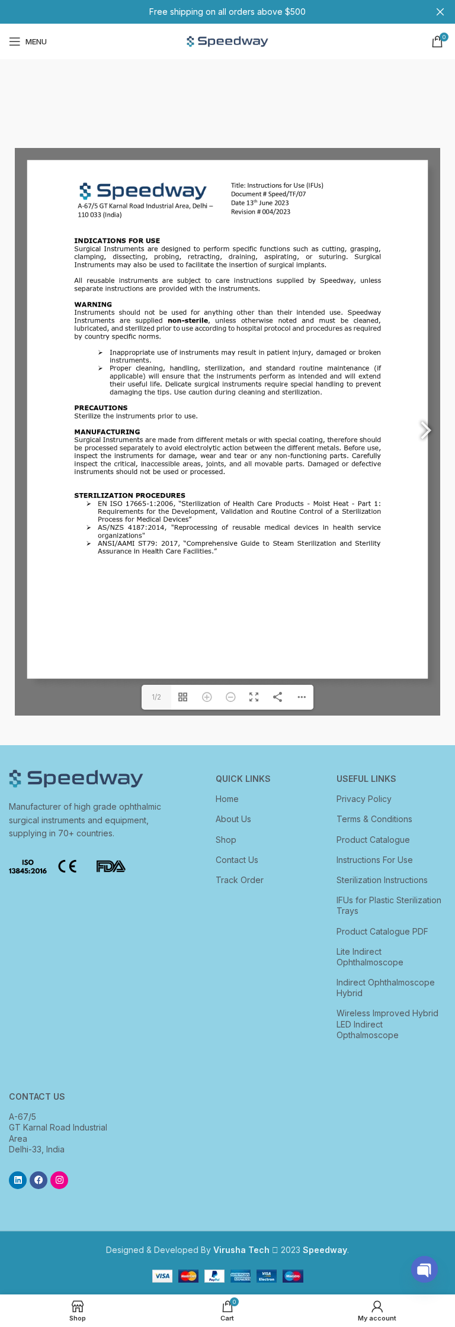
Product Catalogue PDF (382, 931)
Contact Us (237, 860)
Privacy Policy (364, 799)
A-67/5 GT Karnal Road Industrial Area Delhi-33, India (58, 1133)
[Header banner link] (209, 12)
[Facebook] (38, 1180)
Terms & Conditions (374, 819)
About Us (233, 819)
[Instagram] (59, 1180)
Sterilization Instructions (382, 880)
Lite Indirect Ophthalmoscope (370, 956)
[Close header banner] (440, 12)
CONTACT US (37, 1096)
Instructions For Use (375, 860)
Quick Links (243, 779)
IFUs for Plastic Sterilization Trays (389, 905)
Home (227, 799)
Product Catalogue (373, 840)
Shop (226, 840)
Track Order (240, 880)
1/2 (156, 697)
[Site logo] (227, 41)
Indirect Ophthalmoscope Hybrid (386, 987)
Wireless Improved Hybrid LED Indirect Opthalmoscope (387, 1023)
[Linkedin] (18, 1180)
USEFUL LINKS (366, 779)
